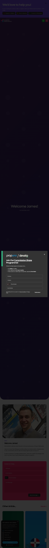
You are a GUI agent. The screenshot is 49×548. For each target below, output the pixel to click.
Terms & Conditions (23, 291)
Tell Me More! (37, 292)
